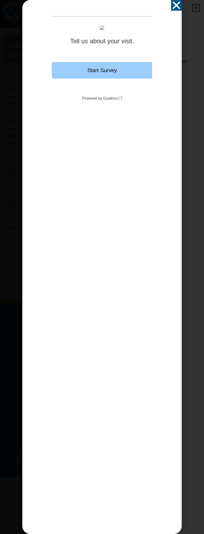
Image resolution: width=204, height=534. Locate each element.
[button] (176, 5)
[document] (102, 267)
